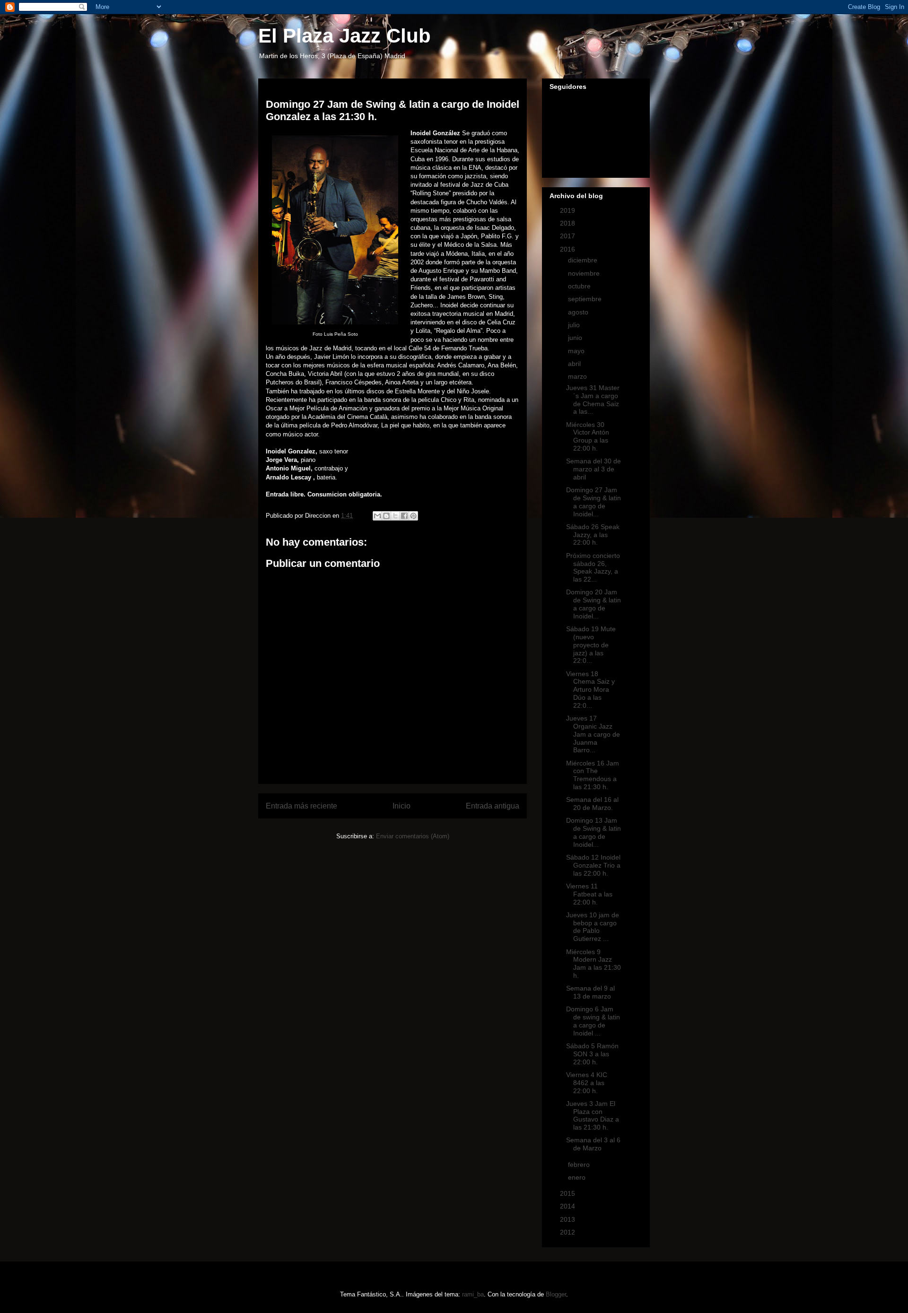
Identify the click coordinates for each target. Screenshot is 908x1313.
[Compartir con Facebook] (404, 516)
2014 (568, 1206)
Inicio (401, 806)
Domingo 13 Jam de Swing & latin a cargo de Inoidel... (593, 832)
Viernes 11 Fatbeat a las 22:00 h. (589, 894)
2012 (568, 1232)
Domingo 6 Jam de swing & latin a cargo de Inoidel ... (593, 1020)
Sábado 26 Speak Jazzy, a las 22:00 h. (593, 535)
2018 (568, 223)
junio (576, 337)
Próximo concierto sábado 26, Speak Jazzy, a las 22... (593, 567)
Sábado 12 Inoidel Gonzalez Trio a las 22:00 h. (593, 865)
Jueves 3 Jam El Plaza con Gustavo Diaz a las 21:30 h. (592, 1115)
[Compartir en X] (395, 516)
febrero (580, 1164)
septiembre (585, 299)
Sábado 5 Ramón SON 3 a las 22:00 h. (592, 1054)
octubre (580, 286)
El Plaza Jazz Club (344, 36)
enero (577, 1177)
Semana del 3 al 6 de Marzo (593, 1144)
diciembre (583, 260)
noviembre (585, 273)
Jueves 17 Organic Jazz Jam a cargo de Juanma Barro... (593, 734)
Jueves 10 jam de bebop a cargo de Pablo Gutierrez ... (592, 926)
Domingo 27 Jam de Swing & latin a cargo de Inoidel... (593, 501)
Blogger (556, 1294)
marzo (578, 376)
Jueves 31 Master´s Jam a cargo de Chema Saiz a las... (593, 399)
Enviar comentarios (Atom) (412, 836)
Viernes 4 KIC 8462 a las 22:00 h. (586, 1083)
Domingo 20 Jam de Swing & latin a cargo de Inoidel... (593, 603)
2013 (568, 1219)
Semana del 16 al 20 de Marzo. (592, 803)
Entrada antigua (492, 806)
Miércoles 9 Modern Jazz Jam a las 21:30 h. (593, 963)
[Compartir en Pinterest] (413, 516)
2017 (568, 236)
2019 (568, 210)
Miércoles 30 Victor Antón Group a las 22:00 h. (587, 436)
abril (575, 363)
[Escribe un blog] (386, 516)
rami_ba (473, 1294)
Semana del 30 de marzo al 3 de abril (593, 469)
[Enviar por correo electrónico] (377, 516)
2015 (568, 1193)
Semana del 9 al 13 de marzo (590, 992)
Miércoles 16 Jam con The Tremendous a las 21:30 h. (592, 775)
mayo (577, 351)
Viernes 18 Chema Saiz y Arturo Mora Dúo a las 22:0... (590, 689)
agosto (579, 312)
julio (575, 325)
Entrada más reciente (301, 806)
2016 (568, 249)
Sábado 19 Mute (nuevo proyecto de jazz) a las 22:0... (591, 644)
